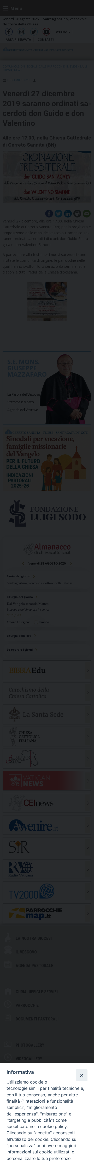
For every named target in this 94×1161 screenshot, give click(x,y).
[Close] (81, 1075)
